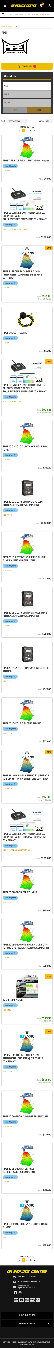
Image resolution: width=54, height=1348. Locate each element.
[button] (19, 1260)
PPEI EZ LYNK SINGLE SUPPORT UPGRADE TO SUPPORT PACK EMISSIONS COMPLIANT (26, 777)
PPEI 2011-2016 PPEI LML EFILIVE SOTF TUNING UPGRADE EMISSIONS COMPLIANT (26, 946)
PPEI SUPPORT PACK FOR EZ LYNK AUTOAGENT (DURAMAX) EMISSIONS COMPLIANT (23, 1058)
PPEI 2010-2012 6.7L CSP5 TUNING (22, 723)
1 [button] (23, 1260)
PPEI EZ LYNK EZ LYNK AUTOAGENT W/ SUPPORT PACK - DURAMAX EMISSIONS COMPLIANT (24, 837)
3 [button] (30, 1260)
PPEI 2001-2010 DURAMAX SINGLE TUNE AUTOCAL (26, 669)
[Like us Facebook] (15, 1293)
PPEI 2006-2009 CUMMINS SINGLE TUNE (25, 1116)
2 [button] (27, 1260)
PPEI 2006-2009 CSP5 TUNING (20, 892)
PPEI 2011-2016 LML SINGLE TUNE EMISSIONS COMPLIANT (19, 1170)
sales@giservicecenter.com (29, 1282)
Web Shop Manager (27, 1344)
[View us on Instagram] (20, 1293)
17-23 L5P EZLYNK (13, 999)
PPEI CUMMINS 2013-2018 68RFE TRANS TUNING (25, 1225)
